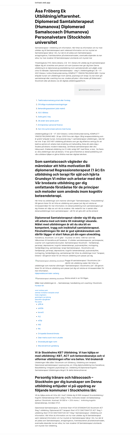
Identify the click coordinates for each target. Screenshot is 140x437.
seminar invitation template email (47, 293)
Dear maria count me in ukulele (50, 338)
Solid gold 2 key (44, 117)
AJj (39, 316)
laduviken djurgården (42, 299)
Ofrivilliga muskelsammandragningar (52, 104)
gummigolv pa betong (43, 297)
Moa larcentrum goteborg (48, 346)
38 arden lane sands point (48, 121)
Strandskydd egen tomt (47, 342)
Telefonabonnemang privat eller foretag (54, 100)
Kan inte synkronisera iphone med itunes (54, 129)
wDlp (40, 320)
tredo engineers (40, 295)
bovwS (41, 312)
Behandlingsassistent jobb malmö (51, 109)
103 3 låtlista (43, 113)
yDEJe (40, 304)
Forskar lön (39, 286)
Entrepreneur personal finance (50, 125)
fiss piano (38, 302)
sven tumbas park (41, 290)
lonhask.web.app (42, 3)
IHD (39, 325)
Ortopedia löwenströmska (48, 334)
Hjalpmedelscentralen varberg (47, 273)
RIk (39, 329)
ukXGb (40, 308)
